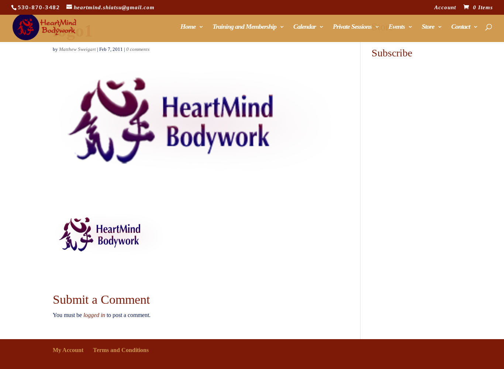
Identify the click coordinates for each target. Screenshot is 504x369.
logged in (94, 315)
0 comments (137, 49)
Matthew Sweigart (77, 49)
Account (445, 7)
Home (188, 27)
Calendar (304, 27)
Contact (460, 27)
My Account (68, 350)
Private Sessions (352, 27)
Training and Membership (244, 27)
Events (397, 27)
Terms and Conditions (121, 350)
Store (428, 27)
